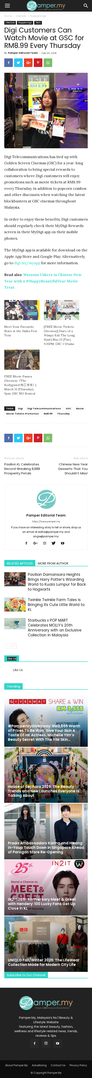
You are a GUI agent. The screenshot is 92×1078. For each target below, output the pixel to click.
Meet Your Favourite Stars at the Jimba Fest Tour (20, 331)
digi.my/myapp (27, 263)
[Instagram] (46, 543)
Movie (80, 408)
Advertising (39, 1065)
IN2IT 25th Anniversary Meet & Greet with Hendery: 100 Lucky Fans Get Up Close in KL (42, 904)
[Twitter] (55, 543)
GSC (68, 408)
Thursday (63, 413)
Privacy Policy (78, 1065)
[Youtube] (64, 543)
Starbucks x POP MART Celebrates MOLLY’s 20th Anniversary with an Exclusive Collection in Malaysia (55, 628)
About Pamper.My (16, 1065)
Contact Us (58, 1065)
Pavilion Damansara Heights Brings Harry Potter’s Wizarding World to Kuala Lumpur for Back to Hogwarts (57, 582)
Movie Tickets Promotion (22, 413)
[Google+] (37, 543)
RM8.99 (48, 413)
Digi (20, 408)
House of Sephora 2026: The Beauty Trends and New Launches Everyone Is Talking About (43, 791)
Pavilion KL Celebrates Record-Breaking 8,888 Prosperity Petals (22, 468)
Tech (38, 22)
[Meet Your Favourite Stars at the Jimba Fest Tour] (22, 310)
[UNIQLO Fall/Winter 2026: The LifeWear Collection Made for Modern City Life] (46, 944)
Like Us (11, 659)
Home (8, 16)
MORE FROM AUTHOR (53, 563)
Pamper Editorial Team (23, 53)
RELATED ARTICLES (20, 563)
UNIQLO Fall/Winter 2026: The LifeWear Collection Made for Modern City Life (43, 962)
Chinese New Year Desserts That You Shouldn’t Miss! (73, 468)
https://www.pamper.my (46, 521)
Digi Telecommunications (44, 408)
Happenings (38, 16)
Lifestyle (21, 16)
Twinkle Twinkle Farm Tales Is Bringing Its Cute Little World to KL (56, 604)
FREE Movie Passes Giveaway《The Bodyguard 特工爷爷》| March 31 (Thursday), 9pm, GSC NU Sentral (20, 384)
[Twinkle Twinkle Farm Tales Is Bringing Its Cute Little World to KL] (15, 604)
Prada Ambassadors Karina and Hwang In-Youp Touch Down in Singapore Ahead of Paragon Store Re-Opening (46, 847)
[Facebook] (27, 543)
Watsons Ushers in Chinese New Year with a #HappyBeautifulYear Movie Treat (43, 281)
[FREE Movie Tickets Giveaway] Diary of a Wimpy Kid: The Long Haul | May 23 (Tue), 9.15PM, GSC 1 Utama (59, 335)
